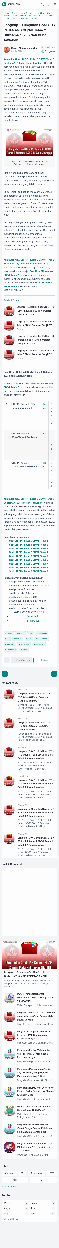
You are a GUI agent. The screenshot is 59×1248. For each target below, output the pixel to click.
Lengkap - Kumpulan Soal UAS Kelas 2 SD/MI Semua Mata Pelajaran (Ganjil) (33, 1035)
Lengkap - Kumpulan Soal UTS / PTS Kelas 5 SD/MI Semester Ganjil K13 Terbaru (35, 354)
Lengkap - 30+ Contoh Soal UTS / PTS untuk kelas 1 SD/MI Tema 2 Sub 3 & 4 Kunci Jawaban (36, 812)
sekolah (18, 639)
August (7, 1208)
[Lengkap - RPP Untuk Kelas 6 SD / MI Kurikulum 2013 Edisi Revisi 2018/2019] (9, 1152)
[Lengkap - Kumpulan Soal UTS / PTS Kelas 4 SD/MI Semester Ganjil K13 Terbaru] (9, 330)
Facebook (33, 616)
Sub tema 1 (24, 644)
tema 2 (24, 650)
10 (22, 1173)
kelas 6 (21, 633)
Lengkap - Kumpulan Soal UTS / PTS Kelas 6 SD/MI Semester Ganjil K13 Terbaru (35, 726)
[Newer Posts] (54, 674)
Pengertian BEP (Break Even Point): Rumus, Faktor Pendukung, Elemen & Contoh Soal (35, 1091)
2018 (51, 1173)
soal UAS (10, 644)
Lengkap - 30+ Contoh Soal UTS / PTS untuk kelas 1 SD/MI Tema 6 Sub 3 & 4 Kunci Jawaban (36, 755)
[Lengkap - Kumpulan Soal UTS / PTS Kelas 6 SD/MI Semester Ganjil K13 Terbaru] (9, 727)
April (33, 1213)
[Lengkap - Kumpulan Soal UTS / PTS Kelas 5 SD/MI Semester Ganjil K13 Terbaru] (9, 358)
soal (29, 639)
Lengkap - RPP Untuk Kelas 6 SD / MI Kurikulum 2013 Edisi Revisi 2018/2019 (35, 1147)
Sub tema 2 (39, 644)
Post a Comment (23, 660)
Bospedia (11, 4)
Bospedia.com (44, 1241)
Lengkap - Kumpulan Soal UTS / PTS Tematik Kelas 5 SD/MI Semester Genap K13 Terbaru (35, 340)
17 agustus (36, 1173)
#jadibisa (9, 1173)
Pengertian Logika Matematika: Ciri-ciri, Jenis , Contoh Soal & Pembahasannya (33, 1054)
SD (8, 639)
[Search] (49, 4)
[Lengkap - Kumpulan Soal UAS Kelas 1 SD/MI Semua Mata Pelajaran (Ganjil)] (29, 968)
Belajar (9, 633)
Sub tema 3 (11, 650)
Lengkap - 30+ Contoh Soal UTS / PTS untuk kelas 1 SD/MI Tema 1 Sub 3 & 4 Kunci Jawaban (36, 841)
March (7, 1203)
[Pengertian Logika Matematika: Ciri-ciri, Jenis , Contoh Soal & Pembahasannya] (9, 1058)
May (6, 1213)
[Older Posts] (5, 674)
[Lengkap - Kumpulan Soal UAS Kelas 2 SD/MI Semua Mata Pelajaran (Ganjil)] (9, 1040)
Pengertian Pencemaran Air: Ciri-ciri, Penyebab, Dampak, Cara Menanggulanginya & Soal (34, 1072)
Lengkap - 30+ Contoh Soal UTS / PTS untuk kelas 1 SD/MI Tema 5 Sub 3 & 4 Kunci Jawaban (36, 784)
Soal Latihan (42, 639)
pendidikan (43, 633)
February (35, 1203)
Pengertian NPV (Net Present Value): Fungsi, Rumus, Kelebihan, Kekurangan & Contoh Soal (34, 1128)
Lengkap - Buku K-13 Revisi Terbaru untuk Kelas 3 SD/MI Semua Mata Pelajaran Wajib (36, 1016)
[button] (47, 51)
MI (31, 633)
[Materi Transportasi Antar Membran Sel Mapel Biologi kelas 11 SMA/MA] (9, 1002)
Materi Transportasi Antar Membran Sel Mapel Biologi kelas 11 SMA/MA (35, 997)
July (33, 1208)
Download (52, 415)
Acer (43, 1180)
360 (15, 1180)
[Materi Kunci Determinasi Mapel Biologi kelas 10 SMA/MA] (9, 1115)
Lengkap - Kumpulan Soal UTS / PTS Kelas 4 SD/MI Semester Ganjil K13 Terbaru (35, 325)
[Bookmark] (6, 661)
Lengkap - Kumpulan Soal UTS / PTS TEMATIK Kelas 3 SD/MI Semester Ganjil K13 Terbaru (35, 311)
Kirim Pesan (33, 620)
